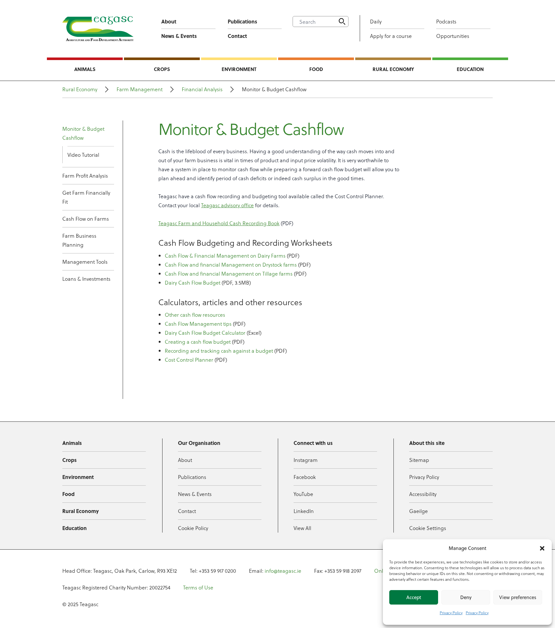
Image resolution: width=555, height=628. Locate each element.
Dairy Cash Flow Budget (192, 282)
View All (302, 528)
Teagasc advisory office (227, 205)
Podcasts (446, 21)
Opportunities (452, 36)
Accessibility (422, 494)
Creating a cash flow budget (198, 341)
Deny (465, 597)
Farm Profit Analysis (85, 175)
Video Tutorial (83, 154)
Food (316, 69)
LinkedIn (304, 511)
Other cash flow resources (195, 314)
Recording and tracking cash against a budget (219, 350)
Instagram (306, 460)
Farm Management (140, 89)
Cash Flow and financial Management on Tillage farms (229, 273)
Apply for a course (391, 36)
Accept (413, 597)
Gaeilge (418, 511)
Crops (162, 69)
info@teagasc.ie (283, 570)
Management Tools (85, 261)
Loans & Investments (86, 278)
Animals (84, 69)
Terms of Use (198, 587)
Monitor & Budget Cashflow (83, 133)
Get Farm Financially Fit (86, 197)
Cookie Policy (193, 528)
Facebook (305, 477)
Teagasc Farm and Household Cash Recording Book (218, 223)
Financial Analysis (202, 89)
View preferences (517, 597)
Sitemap (419, 460)
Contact (237, 36)
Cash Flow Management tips (198, 323)
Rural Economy (393, 69)
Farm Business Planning (79, 240)
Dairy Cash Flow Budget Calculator (205, 332)
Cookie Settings (427, 528)
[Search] (342, 21)
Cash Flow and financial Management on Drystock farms (231, 264)
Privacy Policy (451, 612)
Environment (239, 69)
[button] (542, 548)
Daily (376, 21)
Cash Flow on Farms (85, 218)
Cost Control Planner (189, 359)
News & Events (179, 36)
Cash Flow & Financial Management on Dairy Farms (225, 255)
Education (470, 69)
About (168, 21)
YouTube (303, 494)
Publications (242, 21)
